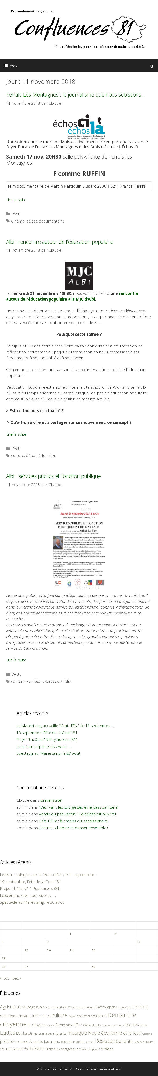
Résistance (108, 1041)
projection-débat (72, 1042)
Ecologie (36, 1024)
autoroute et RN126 (58, 1007)
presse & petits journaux (38, 1041)
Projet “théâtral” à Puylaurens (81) (46, 739)
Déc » (16, 978)
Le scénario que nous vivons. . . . (44, 746)
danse (72, 1016)
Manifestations (26, 1033)
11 (139, 942)
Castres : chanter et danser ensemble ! (73, 827)
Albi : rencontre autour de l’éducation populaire (59, 241)
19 (4, 958)
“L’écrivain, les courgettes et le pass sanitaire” (79, 807)
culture (17, 455)
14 (49, 950)
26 (4, 966)
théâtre (36, 1048)
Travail (83, 1049)
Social (5, 1048)
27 (26, 966)
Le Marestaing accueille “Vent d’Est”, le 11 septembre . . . (65, 725)
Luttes (7, 1032)
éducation (47, 455)
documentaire (51, 221)
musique (77, 1032)
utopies (92, 1049)
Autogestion (33, 1007)
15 (71, 950)
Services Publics (58, 681)
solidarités (19, 1048)
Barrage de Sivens (83, 1007)
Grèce (87, 1025)
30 (94, 966)
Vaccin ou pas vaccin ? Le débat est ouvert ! (77, 814)
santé (127, 1041)
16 (94, 950)
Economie (49, 1025)
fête (78, 1024)
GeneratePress (110, 1069)
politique (7, 1041)
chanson (124, 1007)
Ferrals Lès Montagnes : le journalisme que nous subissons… (75, 94)
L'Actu (16, 214)
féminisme (64, 1024)
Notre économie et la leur (114, 1032)
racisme (89, 1041)
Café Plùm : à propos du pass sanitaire (73, 821)
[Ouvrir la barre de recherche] (151, 66)
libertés (132, 1024)
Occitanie (147, 1033)
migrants (59, 1033)
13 (26, 950)
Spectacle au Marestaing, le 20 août (48, 753)
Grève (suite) (51, 800)
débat (31, 221)
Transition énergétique (61, 1049)
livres (143, 1025)
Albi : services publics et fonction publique (53, 475)
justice (120, 1025)
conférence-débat (27, 681)
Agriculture (11, 1007)
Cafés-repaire (106, 1007)
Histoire (96, 1025)
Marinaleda (45, 1033)
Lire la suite (16, 199)
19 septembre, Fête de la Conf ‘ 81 (47, 732)
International (109, 1025)
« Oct (4, 978)
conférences (40, 1015)
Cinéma (17, 221)
